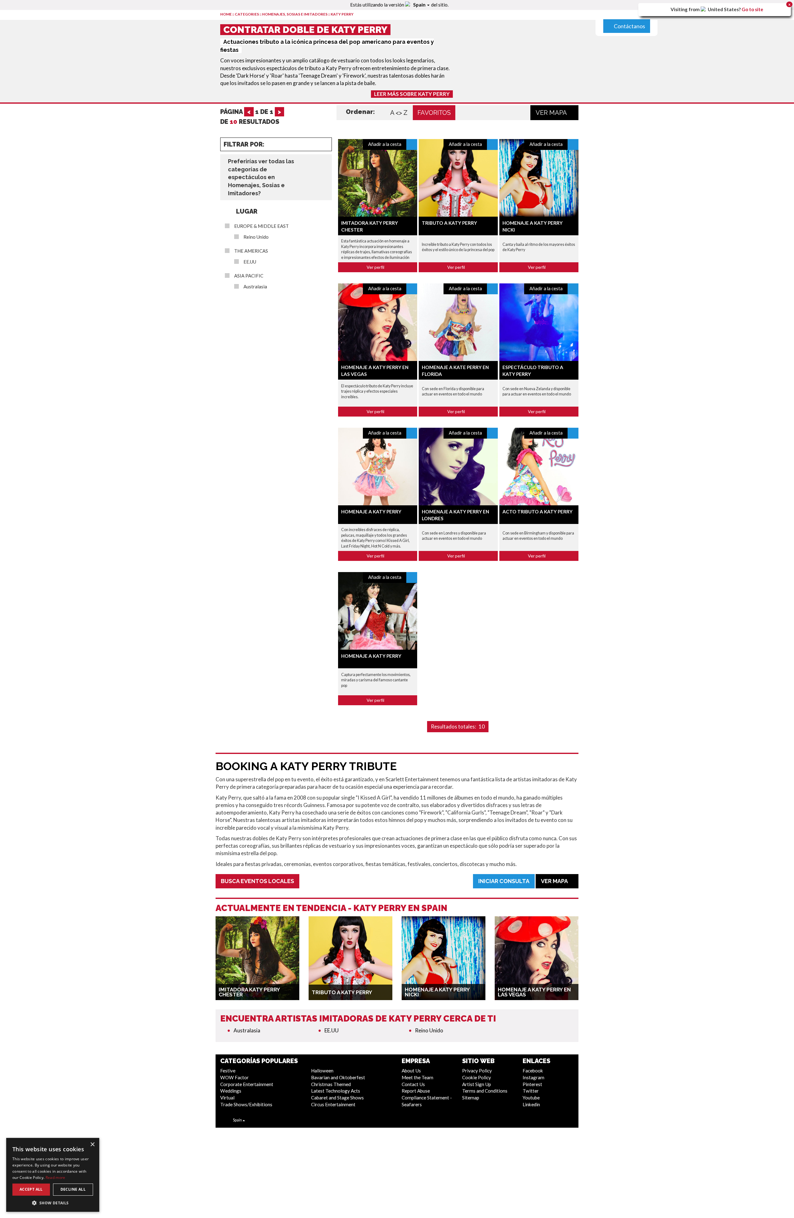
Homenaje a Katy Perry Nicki (437, 992)
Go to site (752, 9)
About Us (411, 1070)
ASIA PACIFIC (248, 275)
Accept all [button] (31, 1189)
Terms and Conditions (484, 1091)
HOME (226, 14)
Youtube (531, 1097)
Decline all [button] (73, 1189)
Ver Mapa (552, 112)
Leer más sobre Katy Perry (412, 94)
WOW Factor (234, 1077)
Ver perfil (376, 267)
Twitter (531, 1091)
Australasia (255, 286)
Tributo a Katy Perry (449, 223)
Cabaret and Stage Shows (337, 1097)
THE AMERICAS (251, 251)
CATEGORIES (247, 14)
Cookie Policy (476, 1077)
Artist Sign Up (476, 1084)
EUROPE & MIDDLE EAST (261, 226)
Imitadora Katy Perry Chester (249, 992)
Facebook (533, 1070)
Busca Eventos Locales (257, 881)
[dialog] (52, 1175)
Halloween (322, 1070)
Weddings (230, 1091)
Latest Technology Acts (335, 1091)
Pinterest (532, 1084)
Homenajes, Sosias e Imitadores (295, 14)
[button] (52, 1203)
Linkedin (531, 1104)
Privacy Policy (477, 1070)
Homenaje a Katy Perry (371, 511)
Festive (227, 1070)
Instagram (533, 1077)
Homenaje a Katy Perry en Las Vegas (534, 992)
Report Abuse (416, 1091)
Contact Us (413, 1084)
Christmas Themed (331, 1084)
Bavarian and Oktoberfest (338, 1077)
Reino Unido (256, 237)
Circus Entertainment (333, 1104)
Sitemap (470, 1097)
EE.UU (249, 261)
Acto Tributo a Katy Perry (537, 511)
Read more (55, 1177)
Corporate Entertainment (246, 1084)
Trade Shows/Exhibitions (246, 1104)
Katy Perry (342, 14)
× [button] (92, 1144)
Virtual (227, 1097)
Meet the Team (417, 1077)
